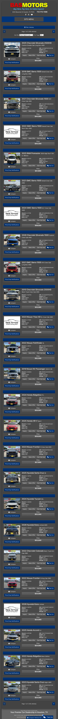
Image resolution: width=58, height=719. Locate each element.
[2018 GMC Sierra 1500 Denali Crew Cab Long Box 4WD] (12, 77)
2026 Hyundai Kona (34, 525)
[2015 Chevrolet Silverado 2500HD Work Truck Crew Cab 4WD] (12, 295)
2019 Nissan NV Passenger (37, 369)
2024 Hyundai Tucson (33, 499)
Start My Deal (41, 55)
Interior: (24, 49)
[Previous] (4, 31)
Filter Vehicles (29, 27)
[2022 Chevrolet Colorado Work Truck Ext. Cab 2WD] (12, 556)
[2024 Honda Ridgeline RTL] (12, 400)
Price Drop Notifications (12, 62)
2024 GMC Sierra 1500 (36, 209)
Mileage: (41, 52)
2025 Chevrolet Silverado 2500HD (37, 44)
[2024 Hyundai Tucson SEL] (12, 504)
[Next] (53, 31)
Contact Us (29, 710)
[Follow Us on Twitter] (28, 14)
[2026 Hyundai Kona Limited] (12, 609)
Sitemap (31, 715)
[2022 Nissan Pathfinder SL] (12, 348)
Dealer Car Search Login (18, 715)
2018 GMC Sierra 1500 (37, 72)
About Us (25, 710)
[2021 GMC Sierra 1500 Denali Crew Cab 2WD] (12, 186)
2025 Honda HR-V (32, 421)
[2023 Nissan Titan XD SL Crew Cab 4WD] (12, 322)
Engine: (41, 49)
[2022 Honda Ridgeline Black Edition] (12, 661)
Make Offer (32, 55)
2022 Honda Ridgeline (36, 656)
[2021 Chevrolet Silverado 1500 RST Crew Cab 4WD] (12, 104)
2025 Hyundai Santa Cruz (34, 473)
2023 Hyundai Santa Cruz (36, 682)
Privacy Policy (34, 710)
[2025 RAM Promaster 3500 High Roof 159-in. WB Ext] (12, 158)
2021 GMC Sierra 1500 (36, 263)
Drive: (23, 52)
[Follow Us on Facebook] (26, 14)
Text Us (51, 55)
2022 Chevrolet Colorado (38, 552)
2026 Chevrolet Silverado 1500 (38, 236)
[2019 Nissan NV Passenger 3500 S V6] (12, 374)
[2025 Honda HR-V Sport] (12, 426)
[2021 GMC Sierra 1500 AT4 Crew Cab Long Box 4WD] (12, 267)
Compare (13, 59)
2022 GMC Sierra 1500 (37, 127)
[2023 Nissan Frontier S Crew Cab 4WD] (12, 452)
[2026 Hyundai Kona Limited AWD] (12, 530)
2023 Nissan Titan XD (37, 317)
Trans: (40, 51)
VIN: (40, 48)
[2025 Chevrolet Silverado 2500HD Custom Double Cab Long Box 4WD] (12, 49)
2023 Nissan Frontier (36, 447)
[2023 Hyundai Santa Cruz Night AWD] (12, 687)
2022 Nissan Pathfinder (33, 343)
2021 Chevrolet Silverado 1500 (36, 100)
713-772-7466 (42, 12)
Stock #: (24, 48)
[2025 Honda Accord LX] (12, 635)
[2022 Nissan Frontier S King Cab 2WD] (12, 583)
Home (22, 710)
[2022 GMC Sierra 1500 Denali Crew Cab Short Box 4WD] (12, 131)
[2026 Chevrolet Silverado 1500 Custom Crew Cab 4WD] (12, 240)
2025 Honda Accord (31, 630)
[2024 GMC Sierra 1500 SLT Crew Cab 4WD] (12, 213)
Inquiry (25, 55)
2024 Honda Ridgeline (33, 395)
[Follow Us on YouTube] (31, 14)
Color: (23, 51)
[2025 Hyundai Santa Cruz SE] (12, 478)
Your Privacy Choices (37, 715)
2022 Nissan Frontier (36, 578)
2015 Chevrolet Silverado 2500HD (36, 291)
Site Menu (29, 19)
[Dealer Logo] (29, 6)
